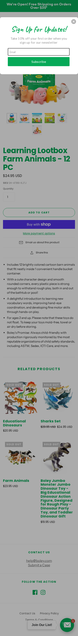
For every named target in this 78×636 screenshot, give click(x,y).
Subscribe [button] (38, 61)
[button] (73, 21)
